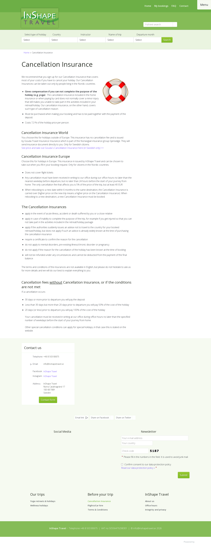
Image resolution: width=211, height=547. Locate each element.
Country (57, 34)
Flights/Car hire (95, 505)
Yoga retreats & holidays (42, 501)
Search (167, 39)
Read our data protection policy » (138, 467)
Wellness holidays (39, 505)
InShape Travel (50, 371)
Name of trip (115, 34)
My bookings (161, 5)
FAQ (174, 5)
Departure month (145, 34)
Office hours (151, 505)
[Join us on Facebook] (59, 439)
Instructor (86, 34)
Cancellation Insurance (99, 501)
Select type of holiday (35, 34)
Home (148, 5)
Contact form (48, 399)
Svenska (183, 24)
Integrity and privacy (155, 509)
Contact (183, 5)
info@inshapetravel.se (53, 364)
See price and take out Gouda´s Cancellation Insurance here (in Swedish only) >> (63, 147)
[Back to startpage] (45, 18)
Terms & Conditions (98, 509)
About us (149, 501)
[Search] (175, 24)
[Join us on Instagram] (65, 439)
